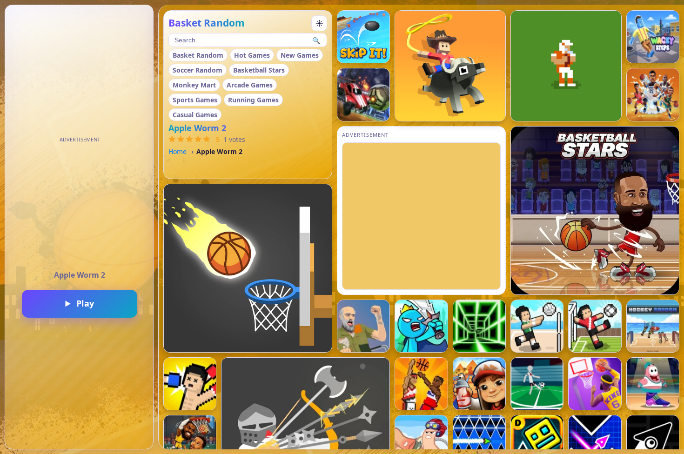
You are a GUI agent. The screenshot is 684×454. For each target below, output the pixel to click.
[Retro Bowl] (566, 65)
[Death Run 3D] (479, 326)
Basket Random (198, 55)
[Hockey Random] (652, 326)
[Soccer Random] (594, 326)
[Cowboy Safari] (450, 65)
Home (177, 151)
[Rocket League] (363, 94)
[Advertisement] (79, 204)
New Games (300, 55)
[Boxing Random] (189, 383)
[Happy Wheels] (363, 326)
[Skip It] (363, 36)
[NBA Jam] (652, 94)
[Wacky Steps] (652, 36)
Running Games (253, 99)
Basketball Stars (259, 70)
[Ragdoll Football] (536, 383)
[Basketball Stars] (594, 210)
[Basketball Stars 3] (652, 383)
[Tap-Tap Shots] (247, 268)
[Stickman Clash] (421, 326)
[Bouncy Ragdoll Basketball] (421, 383)
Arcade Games (250, 84)
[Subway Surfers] (479, 383)
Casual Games (195, 114)
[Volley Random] (536, 326)
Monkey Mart (194, 84)
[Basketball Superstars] (594, 383)
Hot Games (252, 55)
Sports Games (195, 99)
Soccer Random (197, 70)
